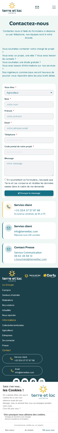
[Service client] (8, 206)
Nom (7, 99)
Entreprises (7, 335)
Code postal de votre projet (19, 146)
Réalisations (7, 300)
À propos (6, 290)
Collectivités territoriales (13, 325)
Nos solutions (8, 305)
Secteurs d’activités (11, 295)
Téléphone (10, 134)
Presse (5, 345)
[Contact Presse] (8, 249)
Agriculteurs (7, 330)
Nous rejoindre (9, 315)
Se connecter (8, 340)
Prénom (9, 111)
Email (7, 122)
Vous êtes (10, 87)
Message (9, 158)
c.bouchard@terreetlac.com (30, 259)
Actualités (6, 310)
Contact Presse (24, 247)
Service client (23, 205)
